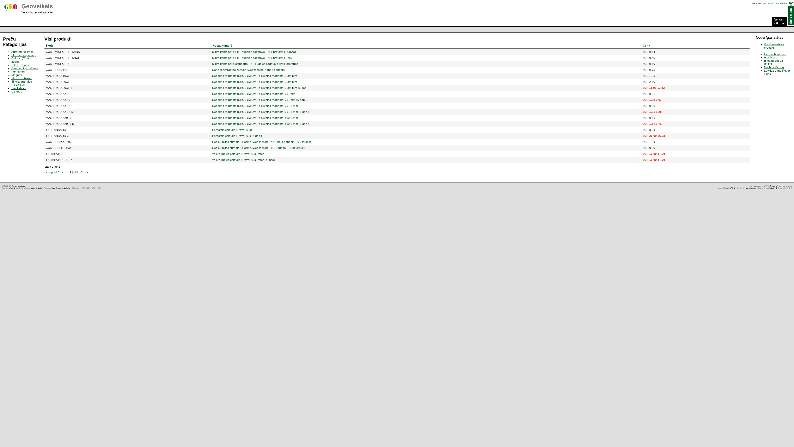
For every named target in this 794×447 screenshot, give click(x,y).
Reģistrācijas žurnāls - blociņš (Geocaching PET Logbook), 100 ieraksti (258, 147)
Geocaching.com (775, 54)
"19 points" (773, 186)
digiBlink (731, 188)
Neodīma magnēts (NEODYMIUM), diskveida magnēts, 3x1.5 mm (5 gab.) (260, 111)
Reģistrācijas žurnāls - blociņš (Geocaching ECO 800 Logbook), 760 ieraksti (261, 141)
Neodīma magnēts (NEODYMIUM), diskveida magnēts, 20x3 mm (254, 81)
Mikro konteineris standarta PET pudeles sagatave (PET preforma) (255, 63)
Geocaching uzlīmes (24, 68)
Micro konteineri (21, 78)
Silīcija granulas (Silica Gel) (21, 83)
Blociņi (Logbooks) (23, 55)
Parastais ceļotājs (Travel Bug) (232, 129)
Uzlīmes (16, 91)
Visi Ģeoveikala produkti (774, 46)
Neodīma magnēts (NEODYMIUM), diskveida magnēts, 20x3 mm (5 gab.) (260, 87)
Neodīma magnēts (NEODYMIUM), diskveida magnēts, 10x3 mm (254, 75)
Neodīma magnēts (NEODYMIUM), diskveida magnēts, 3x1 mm (253, 93)
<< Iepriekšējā (53, 172)
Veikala (779, 21)
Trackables (18, 88)
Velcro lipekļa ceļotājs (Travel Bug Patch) (238, 153)
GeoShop (14, 188)
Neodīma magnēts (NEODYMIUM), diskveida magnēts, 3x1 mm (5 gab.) (259, 99)
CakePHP (773, 188)
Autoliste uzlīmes (22, 51)
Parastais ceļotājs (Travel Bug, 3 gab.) (237, 135)
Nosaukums (221, 45)
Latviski (770, 3)
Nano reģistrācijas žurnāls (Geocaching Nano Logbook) (248, 69)
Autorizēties (781, 3)
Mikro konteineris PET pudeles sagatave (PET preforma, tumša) (254, 51)
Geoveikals (36, 188)
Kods (50, 45)
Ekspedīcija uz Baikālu (773, 62)
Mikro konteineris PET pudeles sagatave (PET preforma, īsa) (252, 57)
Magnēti (16, 75)
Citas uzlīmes (20, 65)
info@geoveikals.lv (61, 188)
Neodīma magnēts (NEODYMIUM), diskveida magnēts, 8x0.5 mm (255, 117)
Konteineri (18, 71)
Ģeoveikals (37, 6)
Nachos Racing (774, 67)
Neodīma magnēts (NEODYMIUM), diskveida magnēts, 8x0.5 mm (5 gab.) (260, 123)
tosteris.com (750, 188)
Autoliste (769, 57)
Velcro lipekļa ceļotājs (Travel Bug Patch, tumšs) (243, 159)
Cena (646, 45)
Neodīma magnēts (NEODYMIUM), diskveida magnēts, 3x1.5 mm (255, 105)
